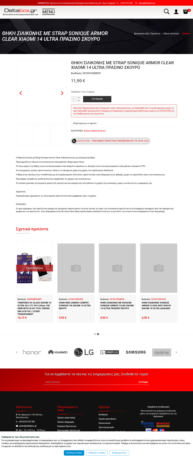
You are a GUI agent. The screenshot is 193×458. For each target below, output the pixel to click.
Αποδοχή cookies (74, 453)
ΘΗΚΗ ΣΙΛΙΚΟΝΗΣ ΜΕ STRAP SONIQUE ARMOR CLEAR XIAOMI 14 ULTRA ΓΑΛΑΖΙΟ (34, 305)
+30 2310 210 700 (27, 422)
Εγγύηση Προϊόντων (66, 426)
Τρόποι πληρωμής (65, 422)
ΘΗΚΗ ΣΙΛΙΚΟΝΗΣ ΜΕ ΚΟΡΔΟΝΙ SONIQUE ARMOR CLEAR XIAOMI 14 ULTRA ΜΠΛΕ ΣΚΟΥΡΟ (117, 305)
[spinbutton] (76, 99)
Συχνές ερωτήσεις (107, 419)
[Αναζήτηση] (167, 11)
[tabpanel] (34, 285)
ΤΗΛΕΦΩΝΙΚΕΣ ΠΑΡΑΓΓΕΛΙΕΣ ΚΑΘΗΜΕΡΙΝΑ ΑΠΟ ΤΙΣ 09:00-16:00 (120, 141)
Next (62, 93)
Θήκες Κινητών (171, 33)
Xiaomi (186, 33)
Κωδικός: (30, 299)
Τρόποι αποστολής (66, 418)
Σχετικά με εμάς (106, 427)
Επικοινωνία (104, 423)
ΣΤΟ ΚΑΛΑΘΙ (97, 99)
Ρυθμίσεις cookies (97, 453)
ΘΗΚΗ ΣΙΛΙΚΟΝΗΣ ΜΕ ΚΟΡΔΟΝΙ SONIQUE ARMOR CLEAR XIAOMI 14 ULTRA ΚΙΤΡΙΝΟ (75, 305)
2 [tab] (98, 334)
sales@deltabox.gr (28, 426)
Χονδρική (103, 414)
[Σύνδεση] (176, 11)
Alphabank (158, 416)
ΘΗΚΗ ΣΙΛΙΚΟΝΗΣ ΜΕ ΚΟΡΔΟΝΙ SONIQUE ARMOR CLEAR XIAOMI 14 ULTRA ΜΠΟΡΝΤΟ (158, 305)
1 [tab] (95, 334)
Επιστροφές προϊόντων (68, 430)
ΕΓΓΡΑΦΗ (143, 382)
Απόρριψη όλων (119, 453)
